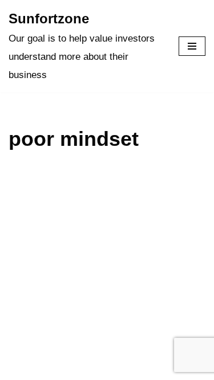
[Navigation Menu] (192, 46)
